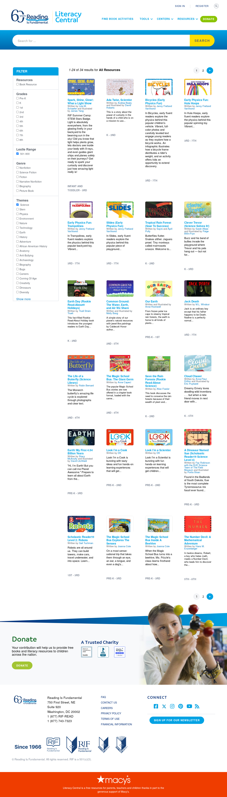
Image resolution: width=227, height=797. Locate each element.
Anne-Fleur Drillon (195, 380)
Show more (23, 299)
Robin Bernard (86, 385)
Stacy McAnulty (76, 457)
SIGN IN (180, 6)
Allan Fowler (163, 388)
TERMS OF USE (112, 719)
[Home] (32, 11)
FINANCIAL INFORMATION (116, 724)
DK (119, 453)
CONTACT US (110, 702)
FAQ (103, 697)
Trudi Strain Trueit (79, 312)
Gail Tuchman (86, 543)
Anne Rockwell (153, 306)
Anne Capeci (124, 382)
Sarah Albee (202, 228)
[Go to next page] (210, 70)
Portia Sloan (193, 472)
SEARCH (216, 6)
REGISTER (202, 6)
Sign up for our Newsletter (177, 720)
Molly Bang (112, 313)
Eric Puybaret (191, 383)
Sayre (160, 228)
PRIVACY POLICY (111, 713)
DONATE (209, 19)
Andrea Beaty (125, 102)
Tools (144, 19)
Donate (22, 665)
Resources (186, 19)
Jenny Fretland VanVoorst (158, 107)
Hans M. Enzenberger (194, 547)
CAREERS (107, 708)
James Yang (77, 110)
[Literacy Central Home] (68, 11)
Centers (163, 19)
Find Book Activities (117, 19)
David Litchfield (79, 461)
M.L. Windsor (202, 304)
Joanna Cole (124, 546)
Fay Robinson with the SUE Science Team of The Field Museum (197, 466)
